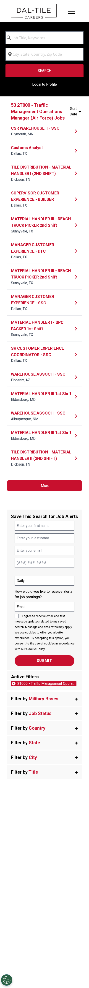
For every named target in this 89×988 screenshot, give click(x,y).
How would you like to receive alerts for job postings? (44, 594)
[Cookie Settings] (6, 980)
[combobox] (44, 37)
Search (44, 70)
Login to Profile (44, 84)
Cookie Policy (35, 649)
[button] (44, 699)
